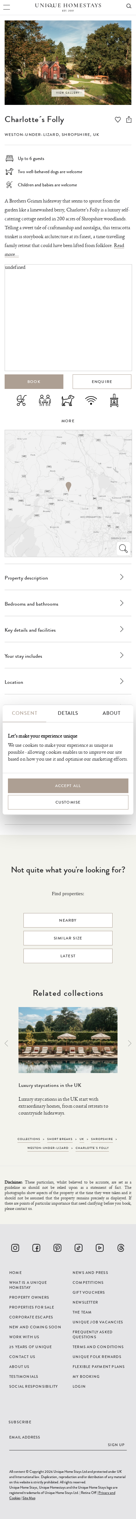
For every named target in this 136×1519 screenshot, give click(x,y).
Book (34, 382)
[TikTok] (79, 1248)
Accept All (68, 786)
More (68, 421)
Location (14, 682)
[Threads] (121, 1248)
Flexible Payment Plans (99, 1366)
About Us (19, 1366)
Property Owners (29, 1297)
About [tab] (111, 713)
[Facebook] (36, 1248)
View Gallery (68, 93)
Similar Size (68, 938)
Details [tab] (68, 713)
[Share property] (128, 119)
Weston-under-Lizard (32, 135)
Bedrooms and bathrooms (31, 604)
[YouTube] (100, 1248)
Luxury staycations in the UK (49, 1085)
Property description (26, 578)
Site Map (28, 1498)
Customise (68, 802)
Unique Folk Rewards (97, 1356)
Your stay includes (23, 656)
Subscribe (20, 1422)
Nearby (68, 920)
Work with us (24, 1337)
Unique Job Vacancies (98, 1322)
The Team (82, 1312)
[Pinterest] (57, 1248)
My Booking (86, 1376)
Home (15, 1272)
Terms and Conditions (98, 1346)
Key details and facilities (30, 630)
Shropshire (76, 135)
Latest (68, 956)
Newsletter (85, 1302)
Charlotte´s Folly (34, 119)
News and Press (90, 1272)
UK (96, 135)
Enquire (102, 382)
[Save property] (117, 120)
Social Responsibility (33, 1386)
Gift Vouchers (89, 1292)
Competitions (88, 1282)
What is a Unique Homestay (28, 1285)
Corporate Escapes (31, 1317)
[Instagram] (15, 1248)
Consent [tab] (24, 713)
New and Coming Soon (35, 1327)
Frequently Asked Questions (93, 1334)
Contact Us (22, 1356)
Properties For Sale (31, 1307)
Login (79, 1386)
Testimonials (23, 1376)
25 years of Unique (30, 1346)
